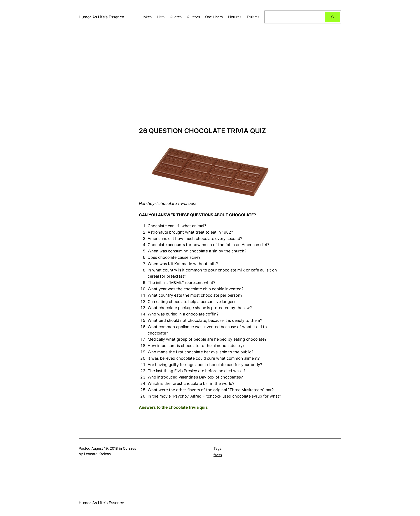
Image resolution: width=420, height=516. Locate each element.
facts (218, 455)
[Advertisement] (210, 80)
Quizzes (129, 448)
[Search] (332, 17)
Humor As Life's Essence (101, 17)
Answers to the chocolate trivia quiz (173, 407)
